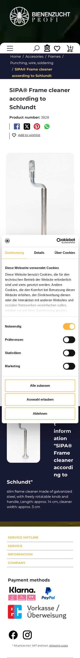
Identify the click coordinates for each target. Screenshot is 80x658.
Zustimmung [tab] (14, 252)
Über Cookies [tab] (65, 252)
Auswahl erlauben (40, 399)
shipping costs (58, 645)
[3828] (40, 204)
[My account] (47, 48)
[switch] (69, 339)
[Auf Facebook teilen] (17, 126)
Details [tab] (39, 252)
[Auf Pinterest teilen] (37, 126)
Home (15, 56)
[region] (40, 204)
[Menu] (9, 48)
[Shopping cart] (70, 49)
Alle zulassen (40, 385)
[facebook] (13, 635)
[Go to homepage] (40, 16)
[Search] (36, 48)
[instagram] (27, 635)
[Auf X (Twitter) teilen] (27, 126)
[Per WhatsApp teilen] (47, 126)
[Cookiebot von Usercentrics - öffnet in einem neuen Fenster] (57, 241)
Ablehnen (40, 413)
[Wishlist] (57, 49)
